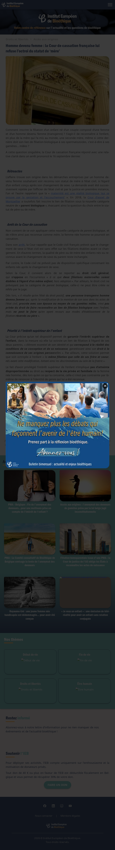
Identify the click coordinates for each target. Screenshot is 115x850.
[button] (57, 425)
